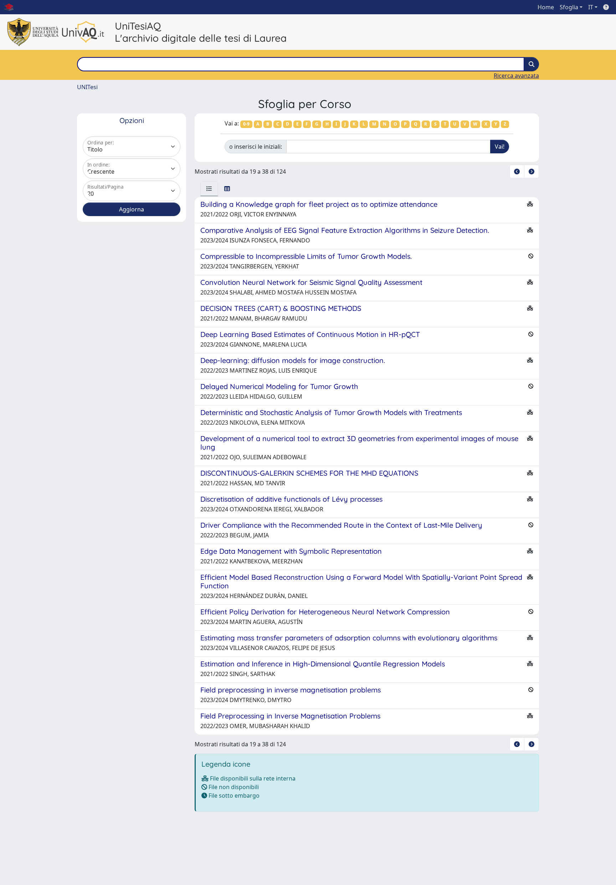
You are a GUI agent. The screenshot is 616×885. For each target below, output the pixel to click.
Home (546, 7)
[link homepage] (11, 7)
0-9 (246, 124)
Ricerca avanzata (516, 76)
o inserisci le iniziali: (255, 146)
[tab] (209, 188)
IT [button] (590, 7)
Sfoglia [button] (569, 7)
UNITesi (87, 87)
